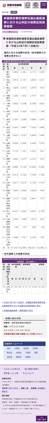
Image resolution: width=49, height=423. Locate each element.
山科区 (18, 352)
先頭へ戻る (41, 419)
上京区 (17, 348)
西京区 (18, 357)
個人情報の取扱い (32, 369)
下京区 (28, 352)
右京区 (9, 357)
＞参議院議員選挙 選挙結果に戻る (17, 310)
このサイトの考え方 (12, 369)
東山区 (9, 352)
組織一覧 (24, 388)
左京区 (26, 348)
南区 (36, 352)
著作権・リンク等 (11, 373)
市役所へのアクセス (10, 388)
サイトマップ (28, 373)
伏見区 (28, 357)
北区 (9, 348)
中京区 (35, 348)
